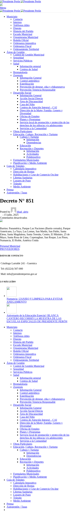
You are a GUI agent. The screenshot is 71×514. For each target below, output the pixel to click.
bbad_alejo (22, 211)
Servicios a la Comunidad (33, 128)
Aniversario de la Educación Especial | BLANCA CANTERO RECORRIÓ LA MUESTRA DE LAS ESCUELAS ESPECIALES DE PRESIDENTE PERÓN (37, 318)
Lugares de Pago (22, 180)
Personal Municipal (10, 246)
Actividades (32, 154)
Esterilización (27, 83)
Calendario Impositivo (24, 168)
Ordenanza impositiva (24, 43)
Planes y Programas (30, 119)
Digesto (17, 28)
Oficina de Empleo (29, 116)
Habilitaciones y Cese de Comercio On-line (35, 174)
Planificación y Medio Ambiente (30, 163)
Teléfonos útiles (21, 25)
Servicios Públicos (22, 60)
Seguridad (18, 57)
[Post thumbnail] (12, 295)
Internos (17, 22)
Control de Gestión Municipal (28, 54)
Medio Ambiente (22, 186)
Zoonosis (18, 75)
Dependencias (33, 142)
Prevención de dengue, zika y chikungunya (42, 86)
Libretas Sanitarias (22, 177)
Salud (16, 63)
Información (32, 139)
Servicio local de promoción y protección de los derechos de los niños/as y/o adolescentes (44, 124)
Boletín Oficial (21, 40)
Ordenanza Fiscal (22, 46)
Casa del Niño (27, 104)
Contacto (18, 19)
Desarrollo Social (22, 92)
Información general (30, 66)
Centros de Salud (29, 69)
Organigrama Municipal (25, 37)
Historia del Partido (23, 31)
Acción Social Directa (31, 98)
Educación (25, 145)
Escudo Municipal (22, 34)
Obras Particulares (22, 131)
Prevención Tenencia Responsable (37, 89)
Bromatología (20, 72)
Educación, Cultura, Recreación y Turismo (35, 134)
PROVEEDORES (9, 249)
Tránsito (17, 183)
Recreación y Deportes (32, 148)
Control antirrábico (29, 80)
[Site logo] (10, 1)
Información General (30, 77)
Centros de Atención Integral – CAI (38, 107)
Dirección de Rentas (23, 171)
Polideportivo (33, 157)
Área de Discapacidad (31, 101)
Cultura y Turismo (29, 136)
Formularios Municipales (26, 160)
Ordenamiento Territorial (26, 49)
